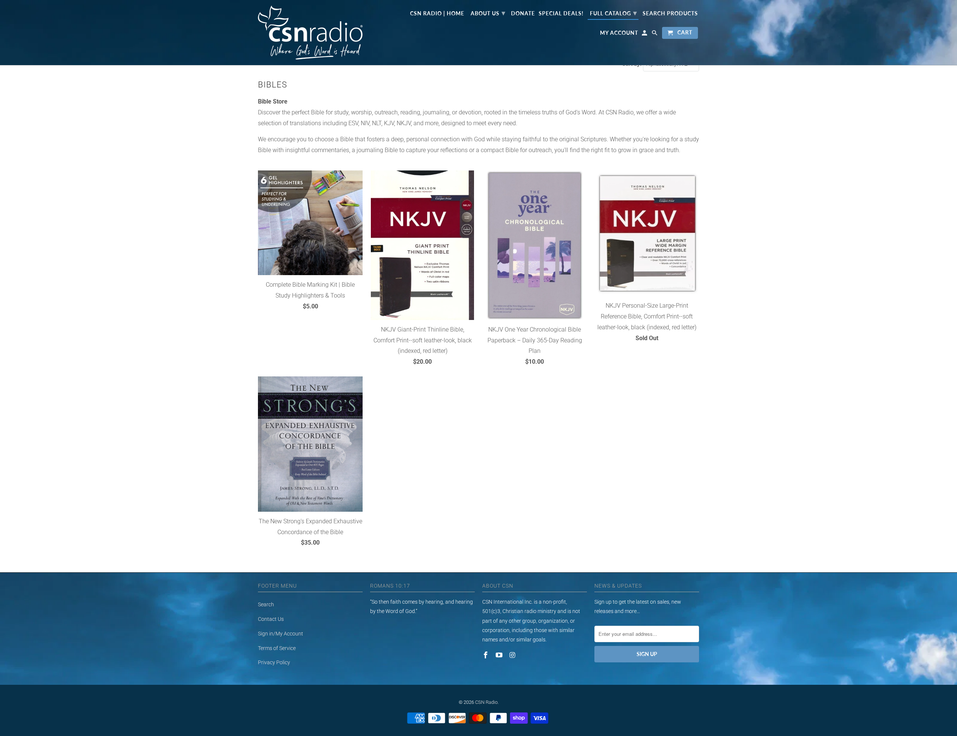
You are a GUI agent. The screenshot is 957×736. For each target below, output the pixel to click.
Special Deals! (561, 13)
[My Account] (645, 34)
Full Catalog (613, 13)
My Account (619, 33)
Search (266, 604)
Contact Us (271, 619)
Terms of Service (277, 648)
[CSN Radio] (310, 32)
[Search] (655, 34)
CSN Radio (486, 702)
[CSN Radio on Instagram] (513, 655)
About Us (488, 13)
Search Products (670, 13)
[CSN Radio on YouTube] (500, 655)
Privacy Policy (274, 662)
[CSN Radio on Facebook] (486, 655)
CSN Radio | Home (437, 13)
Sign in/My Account (280, 634)
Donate (523, 13)
